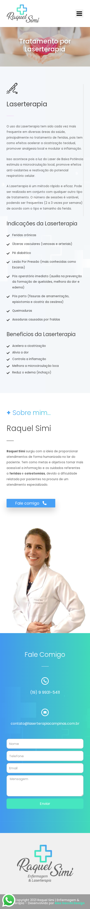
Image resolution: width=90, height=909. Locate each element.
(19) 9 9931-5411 (45, 692)
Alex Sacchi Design (70, 903)
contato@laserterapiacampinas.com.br (45, 723)
